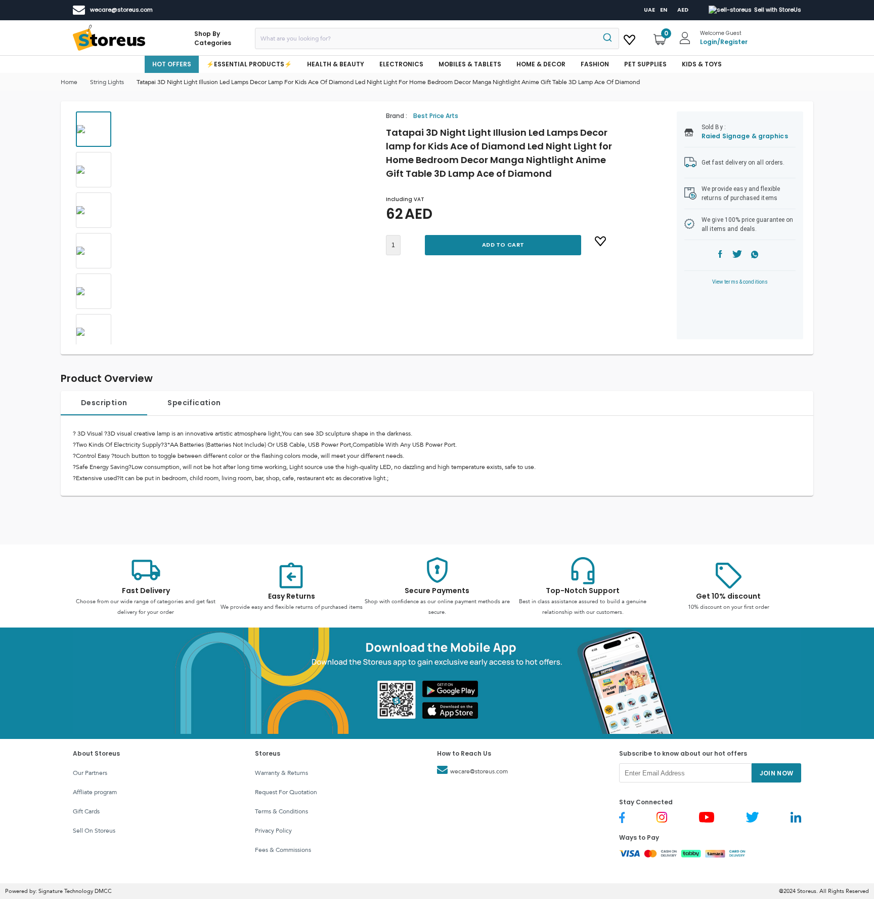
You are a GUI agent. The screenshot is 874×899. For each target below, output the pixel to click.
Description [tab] (104, 403)
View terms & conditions (740, 282)
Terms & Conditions (281, 811)
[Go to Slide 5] (93, 291)
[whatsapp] (755, 255)
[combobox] (437, 38)
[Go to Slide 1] (93, 129)
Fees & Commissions (283, 849)
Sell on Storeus (94, 830)
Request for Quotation (286, 792)
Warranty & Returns (281, 772)
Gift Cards (86, 811)
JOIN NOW (777, 773)
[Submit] (607, 38)
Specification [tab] (194, 403)
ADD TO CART (503, 245)
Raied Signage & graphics (745, 136)
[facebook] (720, 255)
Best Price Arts (435, 115)
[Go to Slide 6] (93, 331)
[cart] (629, 38)
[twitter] (737, 255)
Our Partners (90, 772)
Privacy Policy (273, 830)
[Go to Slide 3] (93, 210)
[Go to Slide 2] (93, 169)
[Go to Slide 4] (93, 250)
